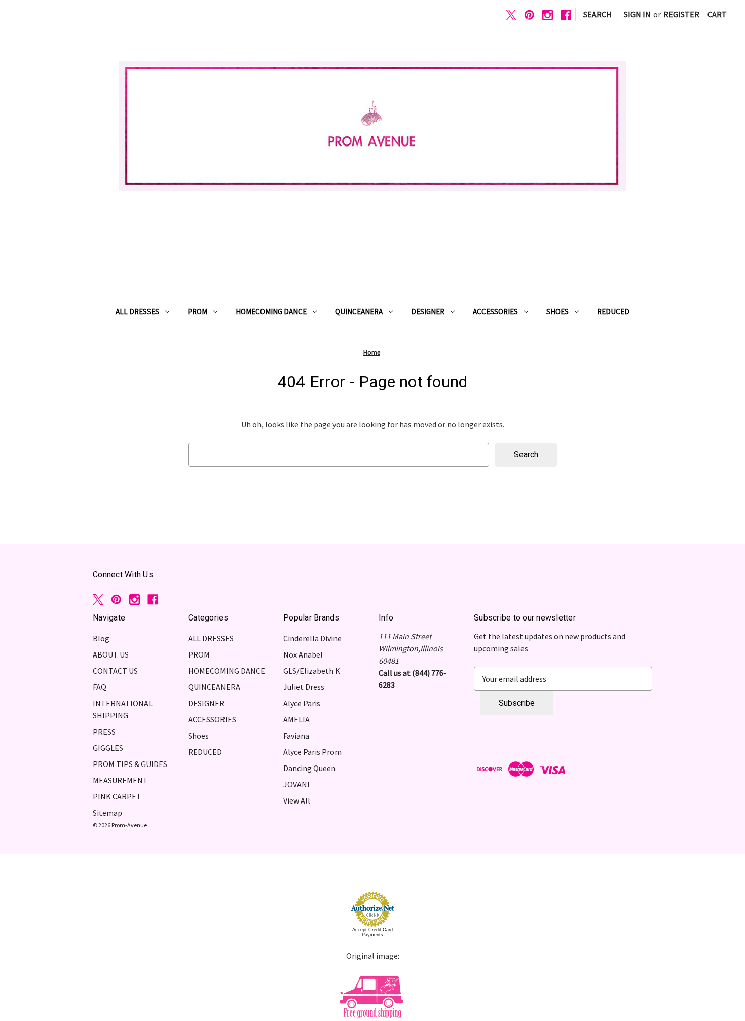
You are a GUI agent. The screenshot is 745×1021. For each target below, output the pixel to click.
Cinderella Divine (312, 638)
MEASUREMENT (120, 780)
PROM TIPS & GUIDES (130, 764)
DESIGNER (427, 311)
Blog (101, 638)
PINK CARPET (117, 796)
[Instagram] (547, 15)
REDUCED (613, 311)
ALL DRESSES (137, 311)
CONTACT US (115, 671)
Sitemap (107, 813)
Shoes (557, 311)
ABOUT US (111, 654)
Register (681, 14)
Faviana (296, 736)
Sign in (637, 14)
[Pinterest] (529, 15)
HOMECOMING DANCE (271, 311)
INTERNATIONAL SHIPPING (123, 709)
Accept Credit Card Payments (372, 932)
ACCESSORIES (495, 311)
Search (597, 14)
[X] (511, 15)
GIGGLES (108, 748)
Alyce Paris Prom (312, 752)
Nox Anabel (303, 654)
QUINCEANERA (359, 311)
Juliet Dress (303, 687)
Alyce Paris (301, 703)
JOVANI (296, 784)
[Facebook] (566, 15)
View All (296, 800)
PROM (197, 311)
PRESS (104, 731)
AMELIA (296, 719)
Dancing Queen (309, 768)
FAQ (99, 687)
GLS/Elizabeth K (311, 671)
